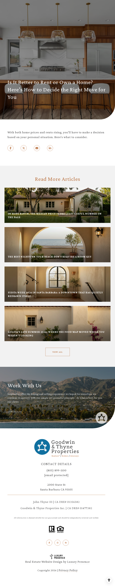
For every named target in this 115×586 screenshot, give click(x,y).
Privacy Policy (68, 570)
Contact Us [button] (14, 411)
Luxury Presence (78, 561)
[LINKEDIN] (66, 543)
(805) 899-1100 (56, 470)
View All (57, 352)
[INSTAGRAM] (57, 543)
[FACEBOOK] (49, 543)
